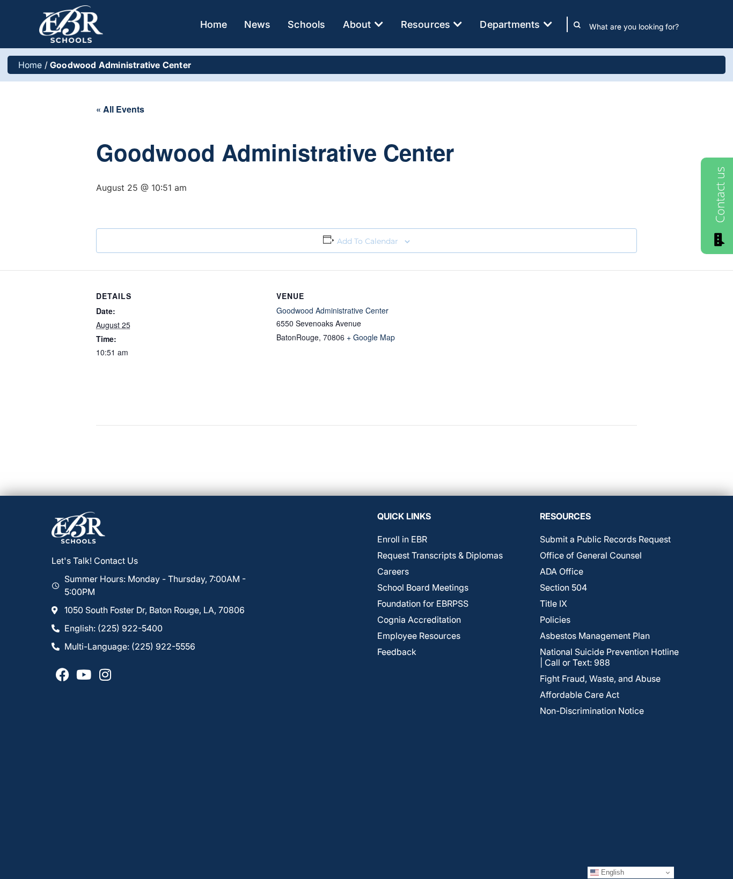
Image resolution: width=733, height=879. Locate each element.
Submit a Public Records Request (605, 539)
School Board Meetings (422, 587)
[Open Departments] (548, 24)
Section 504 (563, 587)
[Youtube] (83, 674)
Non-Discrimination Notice (592, 710)
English (611, 872)
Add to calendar (367, 241)
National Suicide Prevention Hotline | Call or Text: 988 (609, 657)
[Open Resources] (458, 24)
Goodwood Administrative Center (332, 310)
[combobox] (642, 27)
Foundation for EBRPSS (422, 603)
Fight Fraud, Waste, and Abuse (600, 678)
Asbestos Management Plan (595, 635)
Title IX (553, 603)
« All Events (120, 109)
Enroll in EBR (402, 539)
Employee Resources (418, 635)
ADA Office (561, 571)
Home (30, 64)
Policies (555, 619)
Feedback (396, 651)
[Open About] (379, 24)
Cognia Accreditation (419, 619)
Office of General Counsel (591, 555)
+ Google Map (371, 337)
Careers (393, 571)
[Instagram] (105, 674)
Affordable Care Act (579, 694)
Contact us (720, 195)
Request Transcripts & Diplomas (440, 555)
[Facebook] (62, 674)
